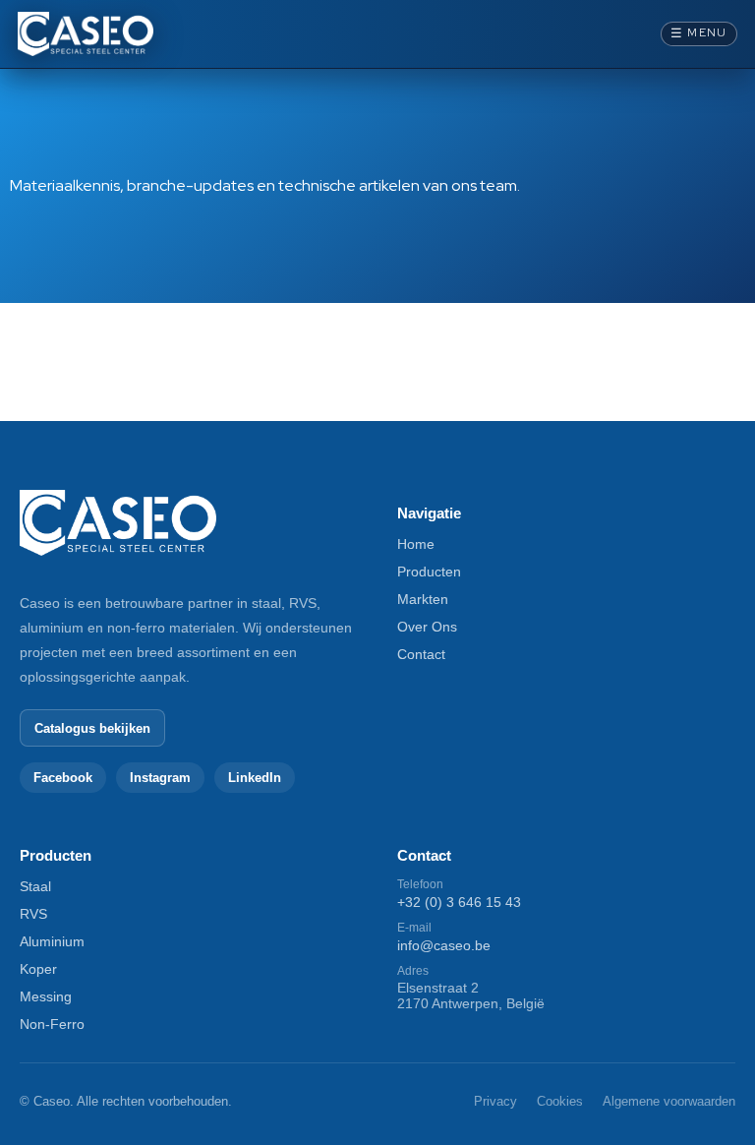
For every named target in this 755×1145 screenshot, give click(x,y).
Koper (38, 969)
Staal (35, 886)
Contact (421, 654)
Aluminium (52, 941)
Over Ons (427, 626)
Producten (429, 571)
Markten (422, 599)
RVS (33, 914)
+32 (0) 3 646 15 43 (459, 902)
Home (416, 544)
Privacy (495, 1101)
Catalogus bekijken (92, 728)
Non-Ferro (52, 1024)
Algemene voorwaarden (669, 1101)
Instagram (160, 777)
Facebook (62, 777)
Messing (46, 996)
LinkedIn (254, 777)
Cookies (560, 1101)
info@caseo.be (444, 945)
